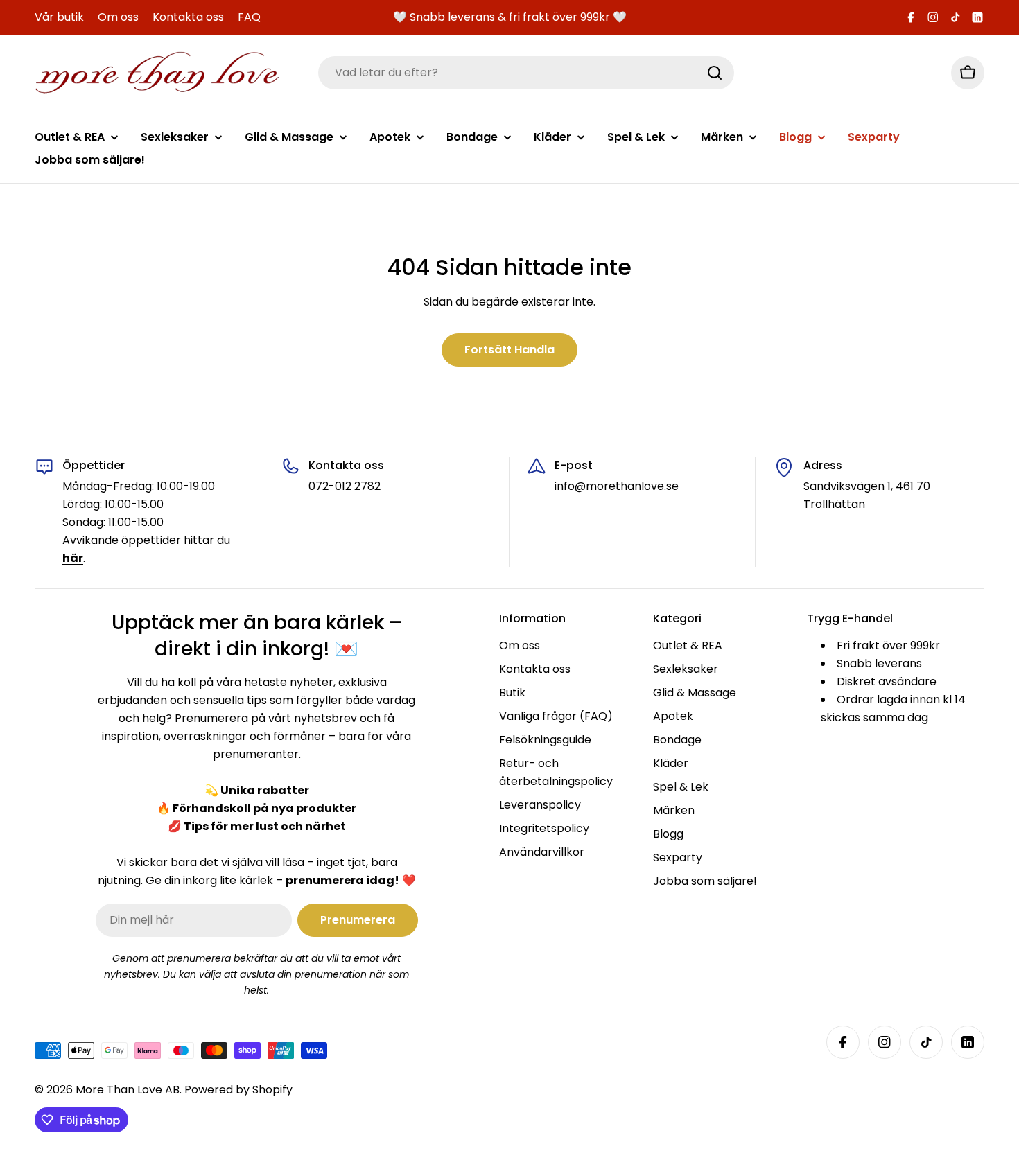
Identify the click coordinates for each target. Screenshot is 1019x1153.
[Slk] (714, 72)
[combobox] (526, 72)
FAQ (249, 17)
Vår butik (59, 17)
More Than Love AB (128, 1090)
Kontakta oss (188, 17)
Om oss (118, 17)
